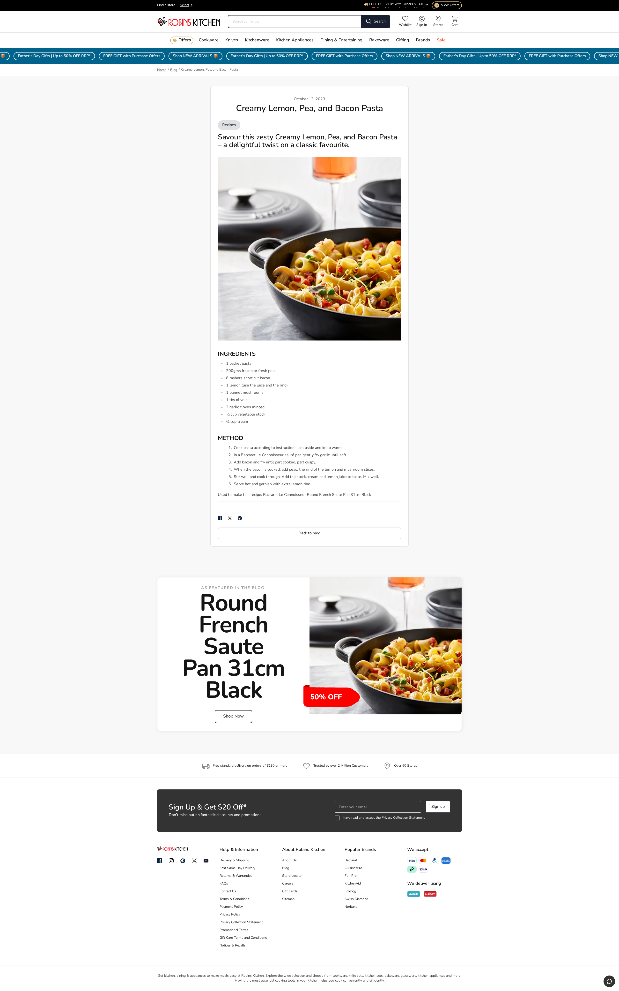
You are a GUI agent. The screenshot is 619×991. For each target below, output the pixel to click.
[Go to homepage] (188, 21)
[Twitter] (194, 860)
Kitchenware (257, 40)
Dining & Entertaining (341, 40)
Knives (231, 40)
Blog (173, 70)
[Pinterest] (182, 860)
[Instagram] (171, 861)
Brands (423, 40)
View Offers (447, 5)
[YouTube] (206, 860)
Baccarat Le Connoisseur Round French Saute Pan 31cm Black (317, 495)
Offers (184, 40)
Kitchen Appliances (295, 40)
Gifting (402, 40)
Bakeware (379, 40)
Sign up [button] (438, 807)
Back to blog (309, 533)
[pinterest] (240, 518)
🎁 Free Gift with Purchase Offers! (398, 6)
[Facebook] (159, 861)
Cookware (209, 40)
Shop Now (233, 716)
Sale (441, 40)
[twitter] (230, 518)
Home (161, 70)
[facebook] (220, 518)
